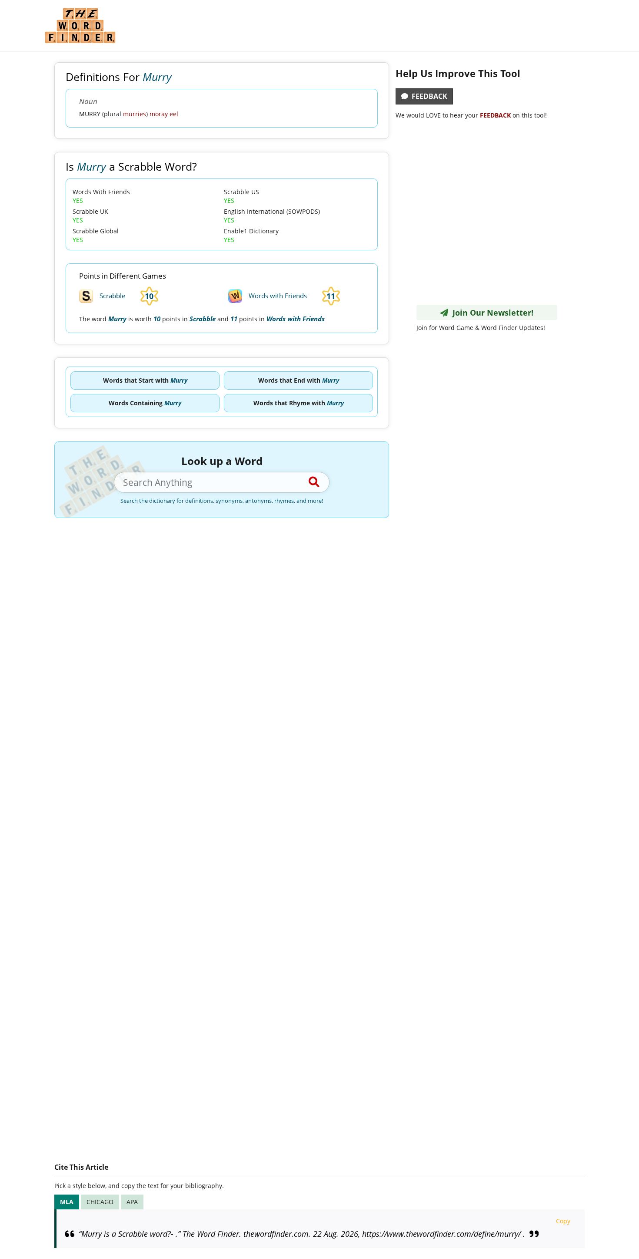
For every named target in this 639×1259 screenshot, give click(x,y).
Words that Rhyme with (298, 403)
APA (132, 1202)
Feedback (427, 96)
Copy (563, 1221)
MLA (66, 1202)
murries (134, 114)
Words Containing (145, 403)
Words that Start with (145, 380)
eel (174, 114)
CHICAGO (100, 1202)
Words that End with (298, 380)
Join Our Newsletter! (490, 312)
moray (159, 114)
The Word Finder (80, 25)
